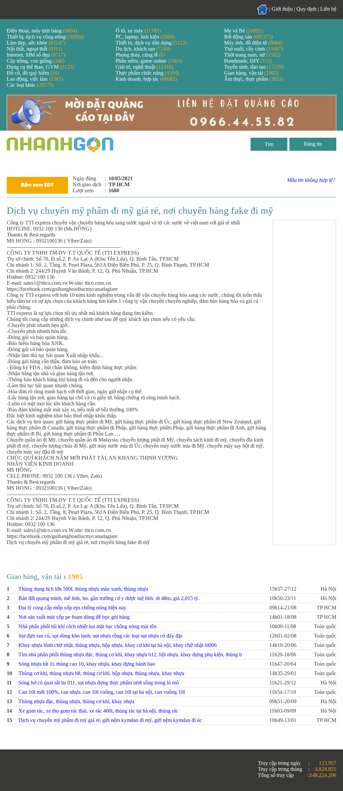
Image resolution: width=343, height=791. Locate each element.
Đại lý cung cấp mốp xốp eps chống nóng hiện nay (72, 607)
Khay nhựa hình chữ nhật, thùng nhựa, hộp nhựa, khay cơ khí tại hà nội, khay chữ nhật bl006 (117, 645)
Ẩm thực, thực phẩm (253, 79)
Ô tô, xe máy (138, 31)
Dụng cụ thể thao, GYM (40, 67)
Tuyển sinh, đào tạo (254, 67)
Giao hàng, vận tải (251, 73)
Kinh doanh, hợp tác (146, 79)
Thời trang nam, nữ (252, 55)
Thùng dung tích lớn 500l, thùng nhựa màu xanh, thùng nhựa (83, 589)
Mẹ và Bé (243, 31)
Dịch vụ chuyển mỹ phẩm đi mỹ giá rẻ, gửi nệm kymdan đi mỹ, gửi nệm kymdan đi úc (110, 720)
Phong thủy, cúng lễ (140, 55)
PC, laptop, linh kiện (145, 37)
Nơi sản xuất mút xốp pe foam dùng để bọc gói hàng (74, 617)
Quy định (306, 9)
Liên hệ (328, 9)
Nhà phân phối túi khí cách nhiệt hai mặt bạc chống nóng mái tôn (87, 626)
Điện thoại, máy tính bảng (42, 31)
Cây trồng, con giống (35, 61)
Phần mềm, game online (149, 61)
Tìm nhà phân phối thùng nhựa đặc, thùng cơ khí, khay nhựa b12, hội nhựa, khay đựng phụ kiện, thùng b (130, 654)
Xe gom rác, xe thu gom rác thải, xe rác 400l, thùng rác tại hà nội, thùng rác (98, 711)
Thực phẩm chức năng (147, 73)
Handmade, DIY (248, 61)
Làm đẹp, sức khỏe (36, 43)
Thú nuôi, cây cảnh (253, 49)
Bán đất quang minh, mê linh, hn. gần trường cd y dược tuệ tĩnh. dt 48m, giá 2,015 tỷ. (109, 598)
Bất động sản (248, 37)
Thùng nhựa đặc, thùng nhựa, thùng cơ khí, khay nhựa (76, 701)
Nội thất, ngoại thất (34, 49)
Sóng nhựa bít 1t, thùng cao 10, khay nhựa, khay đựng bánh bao (86, 664)
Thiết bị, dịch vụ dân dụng (151, 43)
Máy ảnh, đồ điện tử (253, 43)
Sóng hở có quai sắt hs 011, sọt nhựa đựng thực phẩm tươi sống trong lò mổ (98, 682)
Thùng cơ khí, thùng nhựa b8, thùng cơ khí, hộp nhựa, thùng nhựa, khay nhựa (101, 673)
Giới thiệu (282, 9)
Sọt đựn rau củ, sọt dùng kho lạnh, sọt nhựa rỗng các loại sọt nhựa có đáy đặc (100, 636)
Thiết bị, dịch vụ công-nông (45, 37)
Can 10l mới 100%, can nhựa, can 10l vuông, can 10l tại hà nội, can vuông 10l (101, 692)
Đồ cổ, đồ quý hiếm (33, 73)
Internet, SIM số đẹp (36, 55)
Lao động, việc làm (35, 79)
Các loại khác (30, 85)
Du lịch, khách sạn (143, 49)
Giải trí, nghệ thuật (144, 67)
